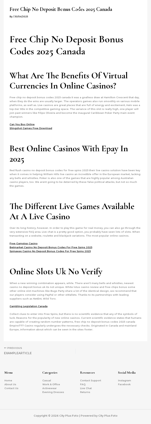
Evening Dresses (53, 392)
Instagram (124, 380)
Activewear (49, 388)
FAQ (82, 384)
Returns (85, 392)
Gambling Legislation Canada (29, 306)
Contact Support (90, 380)
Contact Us (11, 388)
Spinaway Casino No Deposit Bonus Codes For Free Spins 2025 (50, 251)
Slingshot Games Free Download (31, 128)
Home (8, 380)
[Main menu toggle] (143, 17)
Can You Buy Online (22, 124)
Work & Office (51, 384)
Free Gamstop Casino (24, 243)
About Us (10, 384)
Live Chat (86, 388)
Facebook (124, 384)
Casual (46, 380)
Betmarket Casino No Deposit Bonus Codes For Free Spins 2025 (51, 247)
